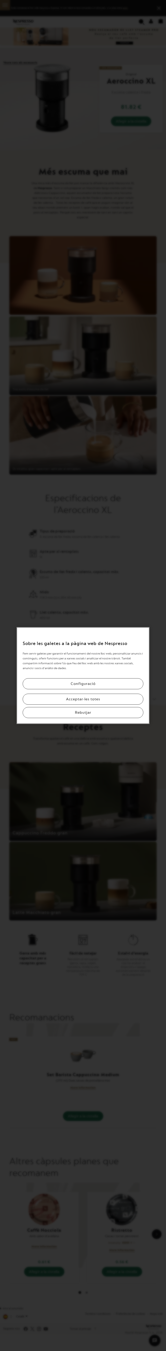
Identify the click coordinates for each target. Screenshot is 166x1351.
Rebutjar (83, 712)
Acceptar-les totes (83, 699)
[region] (83, 675)
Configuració (83, 683)
